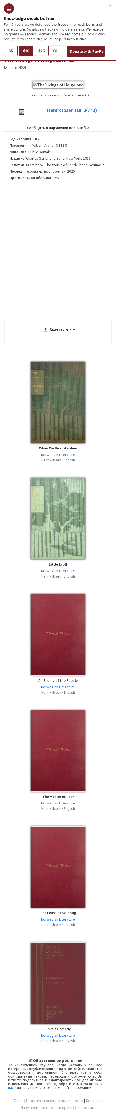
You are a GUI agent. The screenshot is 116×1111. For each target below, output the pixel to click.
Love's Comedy (58, 1028)
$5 (11, 51)
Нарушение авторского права (46, 1107)
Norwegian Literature (58, 454)
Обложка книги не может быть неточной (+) (58, 95)
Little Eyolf (58, 564)
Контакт (93, 1100)
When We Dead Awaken (58, 448)
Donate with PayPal (87, 51)
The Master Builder (58, 796)
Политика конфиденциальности (54, 1100)
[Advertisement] (58, 251)
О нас (18, 1100)
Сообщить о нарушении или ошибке (58, 127)
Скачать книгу (62, 329)
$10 (26, 51)
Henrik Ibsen (72, 110)
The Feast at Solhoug (58, 912)
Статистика (85, 1107)
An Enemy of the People (58, 680)
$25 (41, 51)
